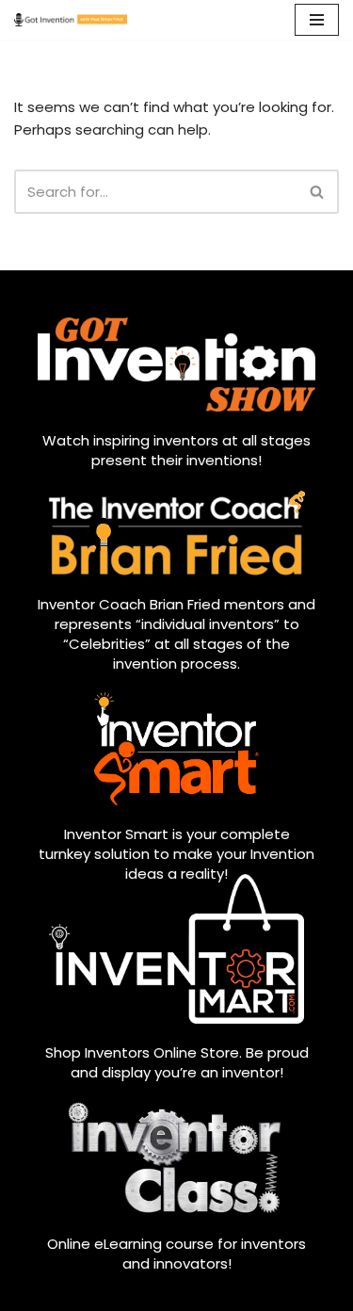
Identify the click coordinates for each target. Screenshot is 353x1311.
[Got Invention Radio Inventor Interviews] (70, 19)
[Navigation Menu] (317, 20)
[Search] (318, 192)
